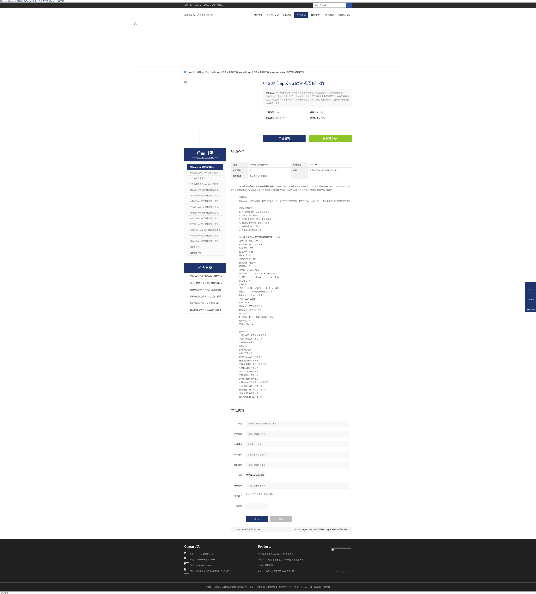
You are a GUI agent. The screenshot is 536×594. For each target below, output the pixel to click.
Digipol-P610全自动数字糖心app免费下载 (276, 571)
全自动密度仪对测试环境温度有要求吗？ (206, 289)
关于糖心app (272, 15)
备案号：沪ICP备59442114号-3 (263, 587)
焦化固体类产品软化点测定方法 (204, 303)
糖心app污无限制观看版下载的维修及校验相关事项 (206, 276)
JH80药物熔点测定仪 (251, 529)
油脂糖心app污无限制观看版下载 (204, 201)
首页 (199, 72)
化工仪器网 (294, 587)
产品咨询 (284, 138)
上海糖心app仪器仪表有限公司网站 (207, 5)
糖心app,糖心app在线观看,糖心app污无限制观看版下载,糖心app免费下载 (32, 1)
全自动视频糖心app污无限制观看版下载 (206, 172)
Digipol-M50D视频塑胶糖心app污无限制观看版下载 (324, 529)
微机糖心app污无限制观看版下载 (204, 190)
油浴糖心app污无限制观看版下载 (204, 195)
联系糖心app (344, 15)
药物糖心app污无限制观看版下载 (204, 213)
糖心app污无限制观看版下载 (225, 72)
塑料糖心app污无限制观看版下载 (204, 241)
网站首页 (258, 15)
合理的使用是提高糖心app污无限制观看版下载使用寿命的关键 (206, 283)
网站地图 (4, 592)
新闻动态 (287, 15)
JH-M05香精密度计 (266, 565)
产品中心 (207, 72)
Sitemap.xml (306, 587)
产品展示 (301, 15)
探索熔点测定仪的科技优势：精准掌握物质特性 (206, 296)
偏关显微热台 (196, 247)
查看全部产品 (196, 253)
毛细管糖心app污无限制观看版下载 (205, 230)
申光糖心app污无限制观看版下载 (254, 72)
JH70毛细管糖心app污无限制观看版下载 (275, 554)
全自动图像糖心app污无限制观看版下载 (206, 184)
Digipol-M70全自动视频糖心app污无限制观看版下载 (280, 560)
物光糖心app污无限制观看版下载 (204, 218)
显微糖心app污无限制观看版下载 (204, 235)
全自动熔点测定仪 (197, 178)
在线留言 (329, 15)
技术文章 (315, 15)
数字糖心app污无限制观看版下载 (204, 224)
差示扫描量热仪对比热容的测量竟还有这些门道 (206, 310)
